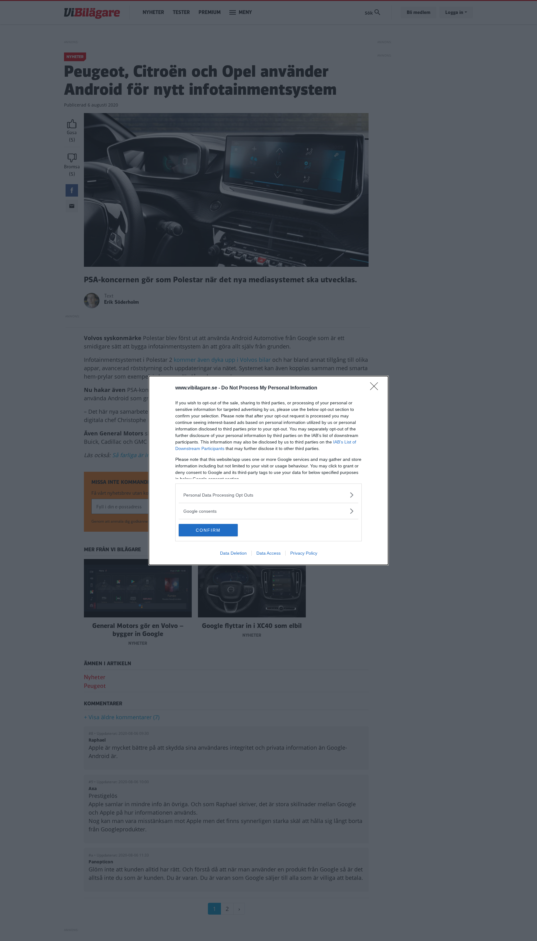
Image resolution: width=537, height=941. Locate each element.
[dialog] (268, 470)
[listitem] (268, 495)
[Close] (376, 388)
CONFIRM (208, 530)
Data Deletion (233, 553)
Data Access (268, 553)
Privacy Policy (303, 553)
